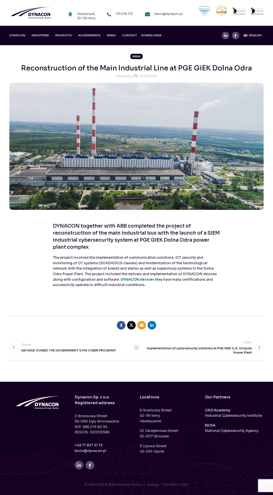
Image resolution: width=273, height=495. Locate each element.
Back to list (136, 347)
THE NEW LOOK (175, 484)
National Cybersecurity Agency (231, 430)
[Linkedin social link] (152, 325)
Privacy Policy (130, 484)
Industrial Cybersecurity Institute (233, 415)
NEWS (136, 56)
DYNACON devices (137, 279)
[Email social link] (141, 325)
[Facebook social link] (121, 325)
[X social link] (131, 325)
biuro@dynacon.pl (90, 451)
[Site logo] (30, 12)
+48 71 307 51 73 (89, 445)
